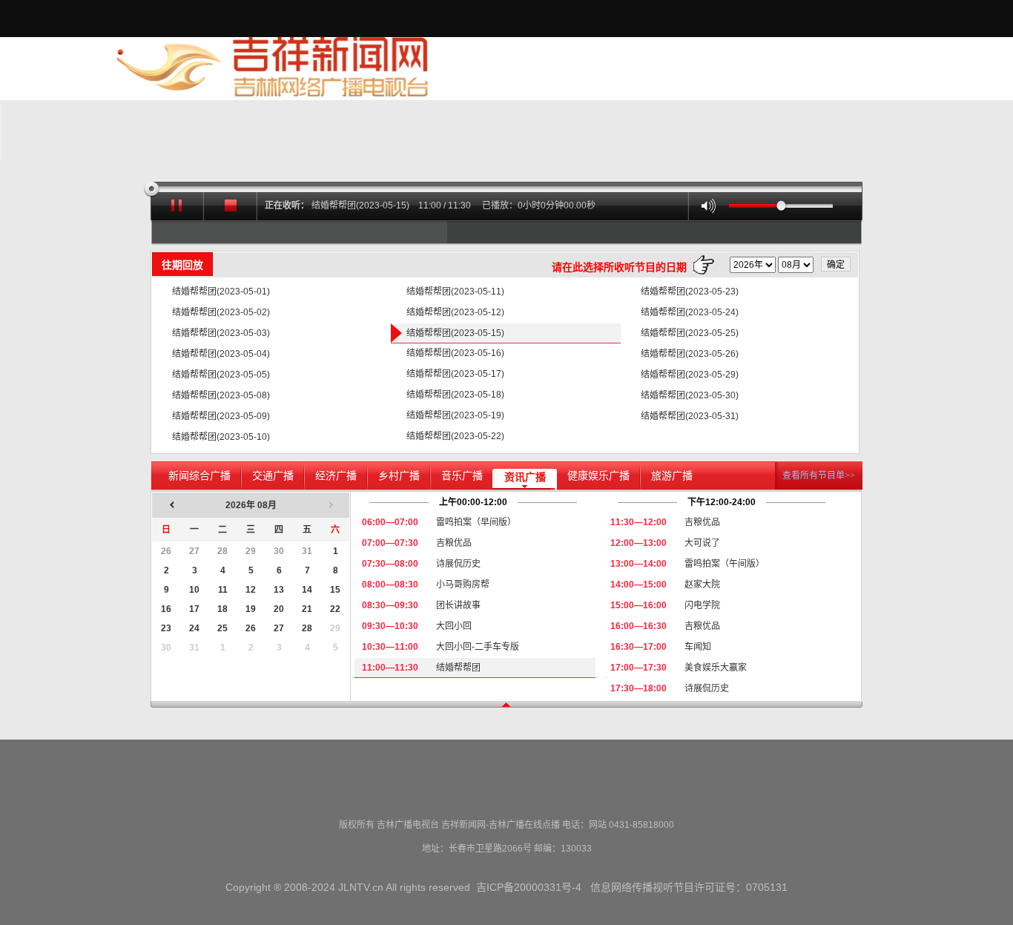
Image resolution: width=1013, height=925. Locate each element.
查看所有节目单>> (818, 475)
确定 (836, 265)
